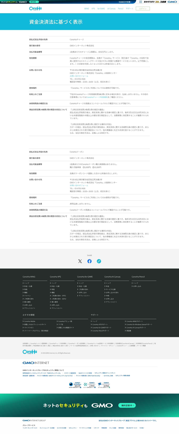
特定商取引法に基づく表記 (42, 346)
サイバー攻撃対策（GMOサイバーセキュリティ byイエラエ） (55, 376)
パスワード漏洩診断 (70, 373)
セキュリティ (73, 428)
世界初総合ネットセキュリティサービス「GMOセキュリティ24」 (42, 373)
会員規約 (25, 343)
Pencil (120, 8)
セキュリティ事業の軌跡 (123, 375)
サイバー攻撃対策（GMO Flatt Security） (88, 376)
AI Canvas (111, 8)
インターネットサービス (30, 428)
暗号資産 (121, 428)
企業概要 (132, 346)
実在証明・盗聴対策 (28, 376)
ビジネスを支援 (61, 428)
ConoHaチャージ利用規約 (97, 97)
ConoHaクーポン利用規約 (76, 343)
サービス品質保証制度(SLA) (79, 346)
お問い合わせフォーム (79, 76)
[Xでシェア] (80, 261)
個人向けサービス (131, 428)
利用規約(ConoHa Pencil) (144, 343)
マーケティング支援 (85, 428)
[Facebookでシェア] (89, 261)
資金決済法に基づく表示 (60, 346)
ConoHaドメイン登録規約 (38, 343)
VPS (93, 8)
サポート (129, 8)
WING (86, 8)
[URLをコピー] (99, 261)
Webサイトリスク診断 (85, 373)
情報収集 (104, 428)
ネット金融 (112, 428)
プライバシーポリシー (108, 346)
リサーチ (96, 428)
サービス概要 (141, 346)
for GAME (101, 8)
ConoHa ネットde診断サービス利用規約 (100, 343)
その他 (141, 428)
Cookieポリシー (122, 346)
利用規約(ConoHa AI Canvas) (125, 343)
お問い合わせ (94, 346)
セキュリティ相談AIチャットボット (105, 373)
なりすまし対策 (108, 376)
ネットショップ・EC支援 (47, 428)
